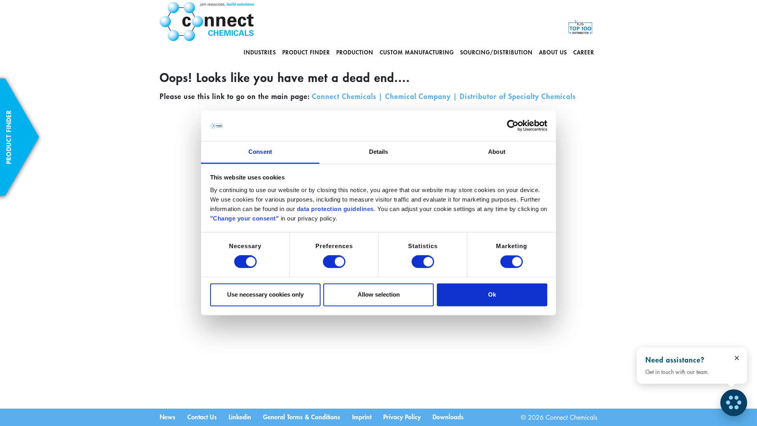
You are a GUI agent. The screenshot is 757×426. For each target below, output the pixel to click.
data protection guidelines (335, 209)
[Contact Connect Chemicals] (733, 402)
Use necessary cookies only (265, 294)
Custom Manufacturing (417, 52)
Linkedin (240, 416)
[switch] (334, 262)
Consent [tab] (260, 151)
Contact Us (202, 416)
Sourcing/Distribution (496, 52)
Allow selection (379, 294)
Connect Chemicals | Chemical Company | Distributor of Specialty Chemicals (444, 96)
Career (583, 52)
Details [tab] (378, 151)
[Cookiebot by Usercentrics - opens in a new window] (512, 126)
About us (553, 52)
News (167, 416)
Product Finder (306, 52)
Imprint (361, 416)
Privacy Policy (402, 416)
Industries (260, 52)
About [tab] (496, 151)
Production (354, 52)
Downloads (448, 416)
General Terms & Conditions (301, 416)
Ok (492, 294)
